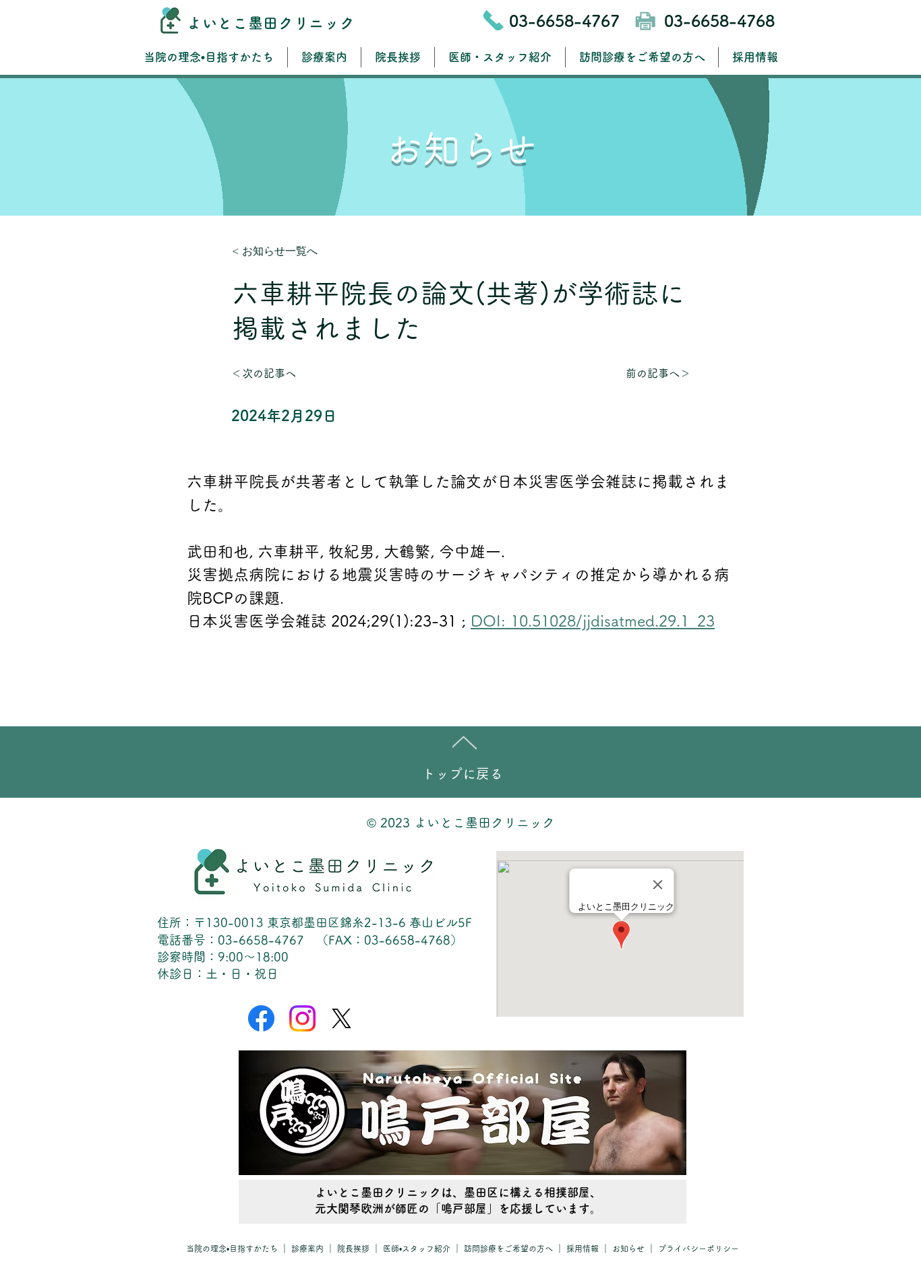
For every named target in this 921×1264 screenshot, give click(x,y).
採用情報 (582, 1248)
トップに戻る (462, 773)
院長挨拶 (353, 1248)
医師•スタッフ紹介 (416, 1248)
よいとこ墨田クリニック (271, 22)
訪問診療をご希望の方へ (508, 1248)
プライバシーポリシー (698, 1248)
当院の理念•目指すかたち (232, 1248)
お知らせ (629, 1248)
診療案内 (308, 1248)
